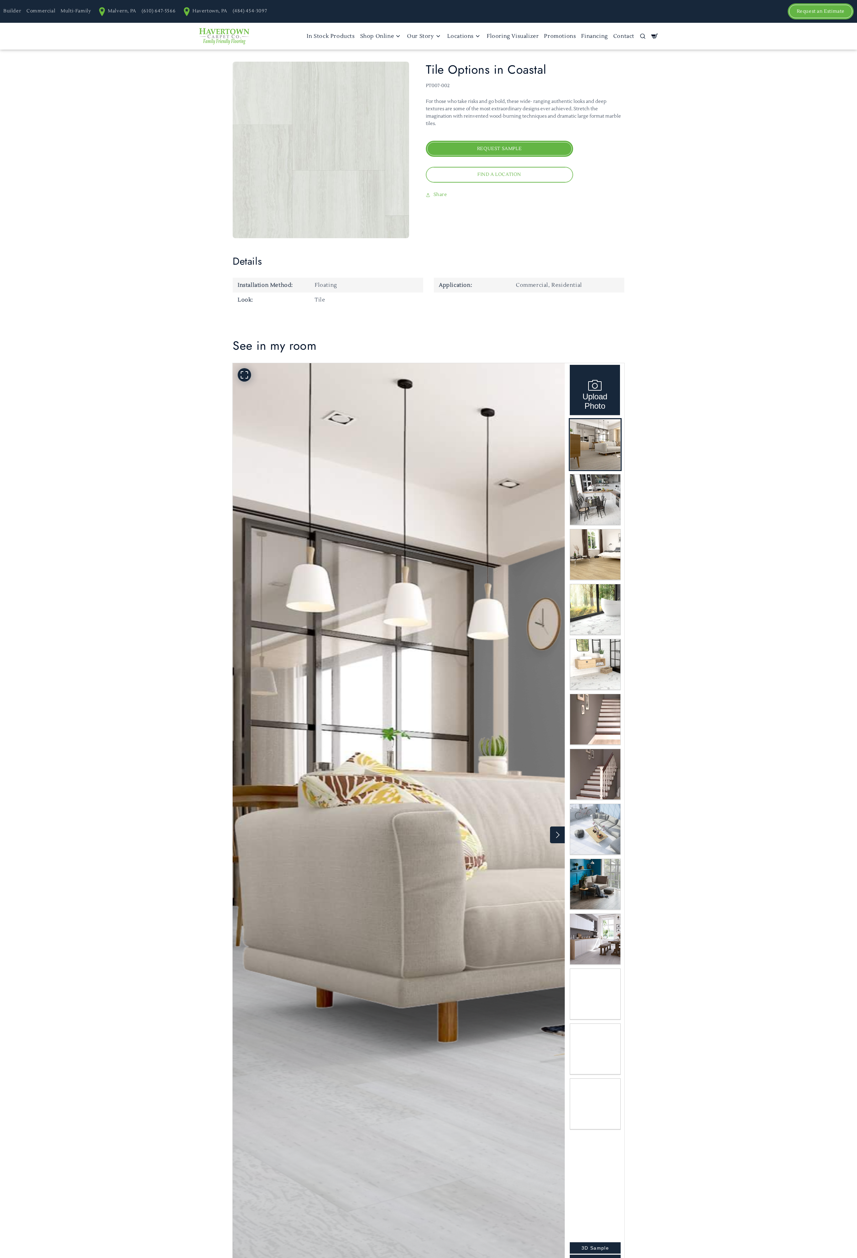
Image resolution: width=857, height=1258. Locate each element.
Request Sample (499, 149)
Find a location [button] (499, 175)
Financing (594, 36)
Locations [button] (460, 36)
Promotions (560, 36)
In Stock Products (331, 36)
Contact (623, 36)
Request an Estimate (821, 11)
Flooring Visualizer (513, 36)
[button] (642, 36)
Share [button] (440, 195)
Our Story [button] (420, 36)
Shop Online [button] (377, 36)
